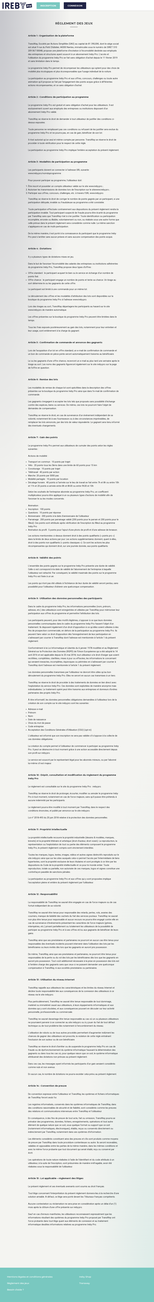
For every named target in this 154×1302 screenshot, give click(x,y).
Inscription (48, 5)
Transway (84, 1283)
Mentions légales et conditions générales (29, 1276)
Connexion (75, 5)
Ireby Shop (85, 1276)
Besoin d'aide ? (15, 1289)
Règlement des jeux (18, 1283)
